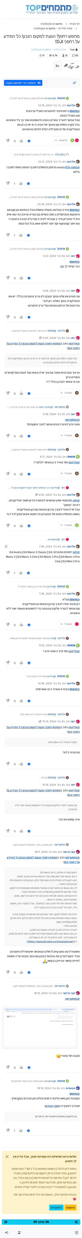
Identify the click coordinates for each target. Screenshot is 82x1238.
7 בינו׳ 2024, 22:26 (48, 204)
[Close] (7, 1156)
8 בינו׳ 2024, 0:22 (53, 255)
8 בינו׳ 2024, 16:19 (47, 1088)
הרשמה (70, 1207)
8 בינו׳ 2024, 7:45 (49, 546)
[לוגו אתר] (52, 9)
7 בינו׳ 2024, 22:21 (48, 161)
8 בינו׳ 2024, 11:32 (49, 645)
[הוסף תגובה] (29, 141)
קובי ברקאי (69, 851)
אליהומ (71, 105)
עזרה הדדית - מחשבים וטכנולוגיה (48, 49)
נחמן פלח (60, 154)
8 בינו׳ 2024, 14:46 (48, 683)
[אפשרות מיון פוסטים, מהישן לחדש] (74, 83)
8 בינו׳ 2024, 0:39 (53, 414)
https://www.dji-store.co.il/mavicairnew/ (50, 941)
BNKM (61, 98)
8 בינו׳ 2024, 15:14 (53, 784)
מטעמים (70, 1088)
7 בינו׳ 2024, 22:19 (48, 105)
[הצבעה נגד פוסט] (8, 141)
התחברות (56, 1207)
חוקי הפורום (52, 1106)
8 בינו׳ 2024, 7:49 (49, 593)
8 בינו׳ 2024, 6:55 (49, 494)
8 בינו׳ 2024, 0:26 (53, 290)
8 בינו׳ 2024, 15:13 (53, 721)
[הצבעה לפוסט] (21, 141)
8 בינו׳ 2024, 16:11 (45, 851)
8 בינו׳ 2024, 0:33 (53, 337)
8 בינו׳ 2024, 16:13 (44, 993)
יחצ (73, 255)
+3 (57, 66)
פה (62, 266)
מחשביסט (60, 406)
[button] (76, 1232)
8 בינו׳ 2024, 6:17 (50, 456)
